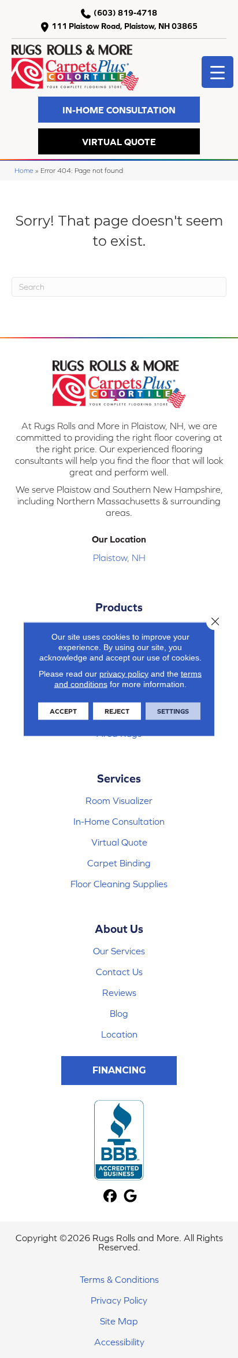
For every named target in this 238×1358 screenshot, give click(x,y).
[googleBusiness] (130, 1196)
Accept (63, 711)
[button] (119, 110)
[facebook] (110, 1196)
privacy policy (123, 673)
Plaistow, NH (119, 557)
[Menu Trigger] (217, 72)
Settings (173, 711)
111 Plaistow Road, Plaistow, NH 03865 (124, 26)
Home (24, 170)
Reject (117, 711)
